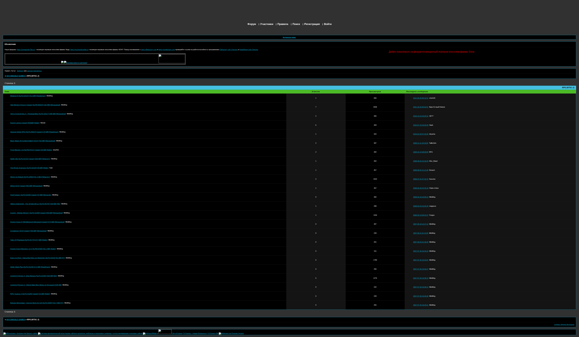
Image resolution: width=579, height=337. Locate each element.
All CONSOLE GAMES (15, 76)
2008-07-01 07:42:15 (420, 179)
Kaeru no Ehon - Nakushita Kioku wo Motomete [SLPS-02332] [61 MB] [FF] (37, 258)
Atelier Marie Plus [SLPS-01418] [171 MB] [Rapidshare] (30, 267)
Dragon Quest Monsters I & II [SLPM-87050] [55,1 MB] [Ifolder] (33, 249)
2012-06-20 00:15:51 (420, 98)
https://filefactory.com (149, 49)
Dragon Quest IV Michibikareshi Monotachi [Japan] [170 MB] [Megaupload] (37, 222)
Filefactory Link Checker (229, 49)
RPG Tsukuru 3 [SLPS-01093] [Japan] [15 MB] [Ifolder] (30, 294)
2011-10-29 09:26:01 (420, 107)
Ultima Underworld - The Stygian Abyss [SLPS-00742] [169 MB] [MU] (35, 204)
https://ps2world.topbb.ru (79, 49)
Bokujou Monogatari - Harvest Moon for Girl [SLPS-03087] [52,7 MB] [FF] (36, 303)
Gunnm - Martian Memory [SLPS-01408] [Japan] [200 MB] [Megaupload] (36, 213)
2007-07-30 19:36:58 (420, 296)
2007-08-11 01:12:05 (420, 233)
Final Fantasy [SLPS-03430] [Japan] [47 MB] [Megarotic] (30, 195)
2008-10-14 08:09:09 (420, 152)
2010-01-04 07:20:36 (420, 134)
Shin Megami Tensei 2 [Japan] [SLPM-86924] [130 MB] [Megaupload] (35, 105)
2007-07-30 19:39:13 (420, 278)
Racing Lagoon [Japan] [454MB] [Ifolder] (25, 123)
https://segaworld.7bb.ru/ (26, 49)
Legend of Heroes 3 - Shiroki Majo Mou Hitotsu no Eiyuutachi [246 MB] (36, 285)
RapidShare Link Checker (248, 49)
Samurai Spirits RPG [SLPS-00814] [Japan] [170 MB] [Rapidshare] (34, 132)
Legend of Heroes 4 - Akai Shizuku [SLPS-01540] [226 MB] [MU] (33, 276)
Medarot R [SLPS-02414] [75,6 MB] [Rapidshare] (28, 96)
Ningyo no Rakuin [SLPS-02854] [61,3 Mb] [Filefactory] (30, 177)
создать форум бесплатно (564, 324)
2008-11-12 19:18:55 (420, 143)
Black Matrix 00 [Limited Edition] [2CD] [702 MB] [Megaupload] (32, 141)
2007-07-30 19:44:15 (420, 251)
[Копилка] (54, 63)
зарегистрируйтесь (34, 71)
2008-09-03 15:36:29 (420, 161)
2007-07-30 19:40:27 (420, 269)
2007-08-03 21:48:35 (420, 242)
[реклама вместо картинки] (68, 63)
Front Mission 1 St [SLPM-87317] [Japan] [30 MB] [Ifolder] (31, 150)
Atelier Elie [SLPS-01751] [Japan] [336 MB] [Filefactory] (30, 159)
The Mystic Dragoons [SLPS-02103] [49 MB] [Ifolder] (29, 168)
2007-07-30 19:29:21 (420, 305)
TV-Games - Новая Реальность (195, 333)
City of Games (177, 333)
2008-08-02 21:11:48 (420, 170)
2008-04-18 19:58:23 (420, 197)
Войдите (20, 71)
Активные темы (289, 37)
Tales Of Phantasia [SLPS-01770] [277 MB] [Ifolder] (28, 240)
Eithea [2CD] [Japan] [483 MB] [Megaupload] (26, 186)
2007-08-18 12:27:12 (420, 224)
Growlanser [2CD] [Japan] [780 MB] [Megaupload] (28, 231)
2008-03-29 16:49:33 (420, 206)
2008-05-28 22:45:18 (420, 188)
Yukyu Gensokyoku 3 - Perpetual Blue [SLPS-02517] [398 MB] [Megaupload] (38, 114)
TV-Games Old (212, 333)
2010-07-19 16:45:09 (420, 125)
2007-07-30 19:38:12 (420, 287)
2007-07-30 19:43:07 (420, 260)
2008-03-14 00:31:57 (420, 215)
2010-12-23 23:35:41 (420, 116)
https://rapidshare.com (166, 49)
